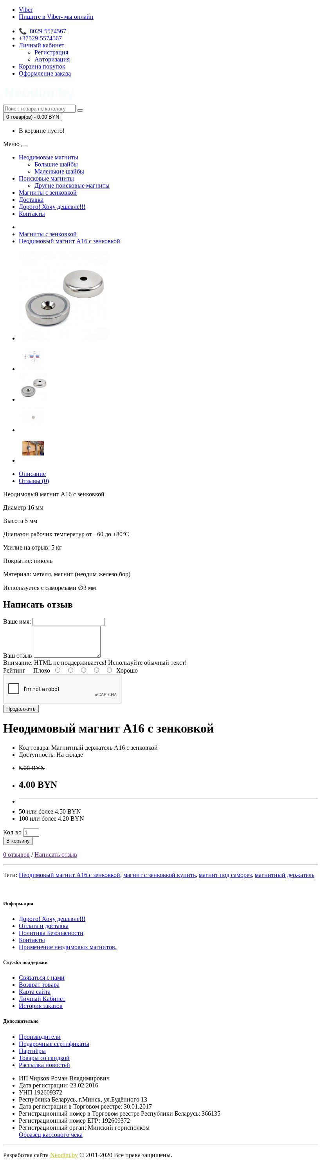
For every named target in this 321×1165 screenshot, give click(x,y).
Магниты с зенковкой (48, 192)
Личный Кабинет (42, 998)
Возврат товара (39, 984)
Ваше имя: (17, 621)
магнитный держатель (284, 875)
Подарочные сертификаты (54, 1043)
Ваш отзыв (17, 655)
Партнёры (32, 1050)
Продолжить (21, 709)
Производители (40, 1036)
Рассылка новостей (44, 1065)
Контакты (32, 213)
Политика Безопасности (51, 933)
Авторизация (52, 59)
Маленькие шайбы (59, 171)
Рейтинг (14, 670)
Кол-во (12, 832)
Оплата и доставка (44, 926)
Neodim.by (64, 1155)
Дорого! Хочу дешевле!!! (52, 206)
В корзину (18, 841)
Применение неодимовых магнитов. (68, 947)
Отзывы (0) (34, 481)
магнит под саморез (225, 875)
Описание (32, 473)
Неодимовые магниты (48, 157)
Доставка (31, 199)
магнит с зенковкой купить (159, 875)
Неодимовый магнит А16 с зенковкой (69, 241)
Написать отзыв (55, 854)
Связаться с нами (42, 977)
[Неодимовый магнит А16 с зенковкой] (63, 338)
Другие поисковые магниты (72, 185)
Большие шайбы (56, 164)
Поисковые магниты (46, 178)
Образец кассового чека (51, 1134)
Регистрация (51, 52)
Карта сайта (34, 991)
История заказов (41, 1005)
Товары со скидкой (44, 1058)
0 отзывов (16, 854)
